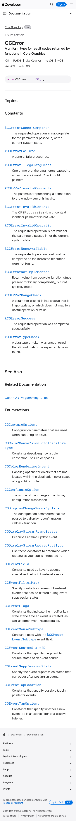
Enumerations (17, 410)
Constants (14, 113)
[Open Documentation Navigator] (4, 13)
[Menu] (71, 4)
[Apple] (5, 734)
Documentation (19, 13)
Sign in (61, 4)
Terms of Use (9, 816)
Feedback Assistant (13, 803)
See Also (13, 372)
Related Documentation (25, 384)
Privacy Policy (27, 816)
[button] (51, 4)
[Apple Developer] (11, 4)
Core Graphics (13, 27)
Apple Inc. (27, 811)
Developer (16, 734)
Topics (11, 100)
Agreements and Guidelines (52, 816)
